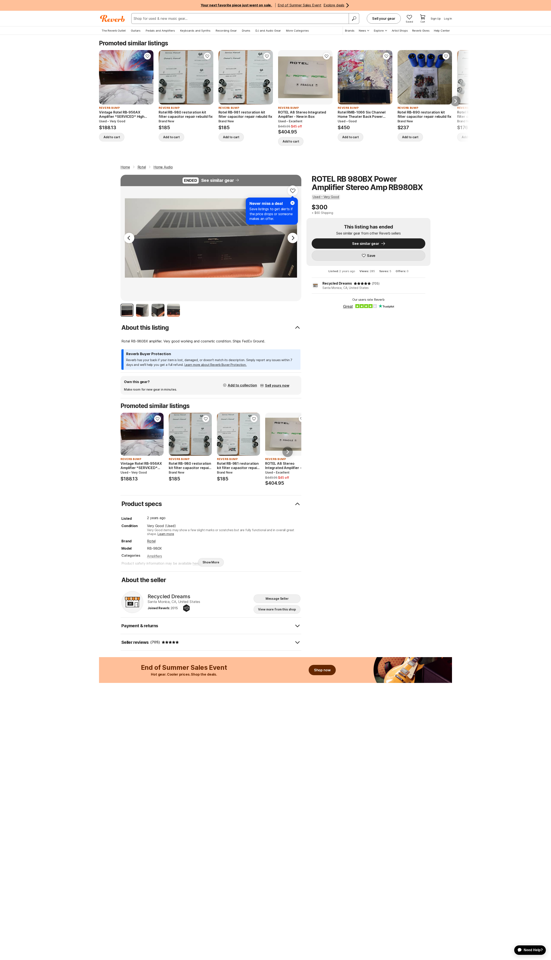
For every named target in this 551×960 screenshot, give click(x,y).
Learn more (166, 534)
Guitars (136, 30)
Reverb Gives (421, 30)
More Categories (297, 30)
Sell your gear (383, 18)
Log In (448, 18)
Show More (211, 562)
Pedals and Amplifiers (160, 30)
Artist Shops (400, 30)
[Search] (354, 18)
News (362, 30)
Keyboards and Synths (195, 30)
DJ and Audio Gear (268, 30)
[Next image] (147, 77)
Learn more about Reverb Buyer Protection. (215, 365)
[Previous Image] (129, 238)
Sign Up (436, 18)
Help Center (442, 30)
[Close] (292, 203)
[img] (362, 283)
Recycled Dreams (337, 283)
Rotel (151, 541)
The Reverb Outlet (114, 30)
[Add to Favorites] (147, 56)
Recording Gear (226, 30)
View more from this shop (277, 609)
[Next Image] (293, 238)
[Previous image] (105, 77)
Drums (246, 30)
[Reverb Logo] (112, 18)
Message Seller (277, 598)
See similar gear (217, 180)
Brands (349, 30)
